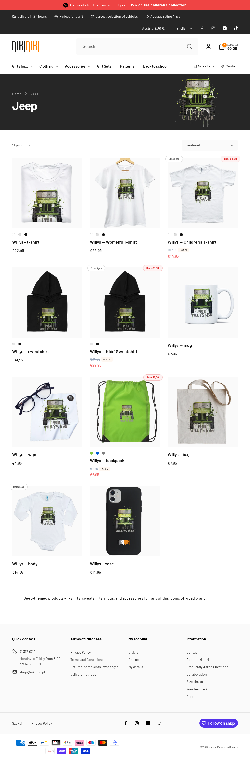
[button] (21, 66)
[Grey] (13, 344)
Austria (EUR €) (153, 28)
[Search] (190, 47)
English (182, 28)
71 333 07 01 (28, 651)
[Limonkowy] (91, 453)
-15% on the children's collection (158, 5)
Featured (193, 145)
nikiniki (213, 746)
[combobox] (137, 46)
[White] (13, 234)
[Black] (25, 234)
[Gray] (103, 453)
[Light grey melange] (19, 234)
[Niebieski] (97, 453)
